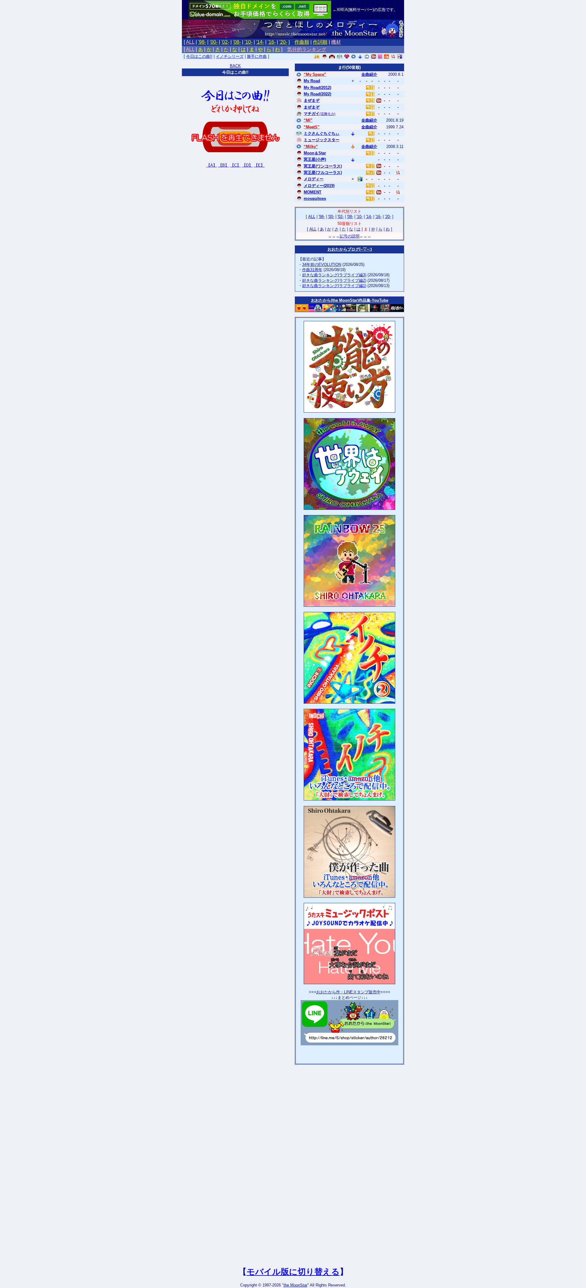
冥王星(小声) (315, 159)
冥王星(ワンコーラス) (323, 166)
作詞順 (320, 42)
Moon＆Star (315, 153)
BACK (235, 66)
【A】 (211, 165)
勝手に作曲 (257, 56)
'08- (237, 42)
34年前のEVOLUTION (321, 264)
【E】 (259, 165)
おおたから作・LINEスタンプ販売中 (348, 992)
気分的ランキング (306, 49)
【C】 (235, 165)
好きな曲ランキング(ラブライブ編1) (334, 285)
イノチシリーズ (230, 56)
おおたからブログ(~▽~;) (349, 249)
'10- (248, 42)
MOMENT (312, 192)
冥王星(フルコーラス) (323, 172)
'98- (202, 42)
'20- (283, 42)
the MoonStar (295, 1285)
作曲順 (302, 42)
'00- (214, 42)
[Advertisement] (349, 1053)
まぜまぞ (312, 100)
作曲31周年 (312, 269)
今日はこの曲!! (199, 56)
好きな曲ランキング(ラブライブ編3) (334, 275)
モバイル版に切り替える (293, 1271)
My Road (312, 81)
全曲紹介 (369, 74)
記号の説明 (350, 236)
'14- (260, 42)
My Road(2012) (317, 87)
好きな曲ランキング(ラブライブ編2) (334, 280)
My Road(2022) (317, 94)
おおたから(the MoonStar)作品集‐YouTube (349, 300)
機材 (336, 42)
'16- (272, 42)
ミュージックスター (321, 140)
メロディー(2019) (319, 185)
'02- (225, 42)
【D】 (247, 165)
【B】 (223, 165)
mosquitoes (315, 198)
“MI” (308, 120)
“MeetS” (312, 127)
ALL (190, 42)
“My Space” (315, 74)
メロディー (314, 179)
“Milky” (311, 146)
